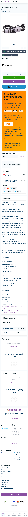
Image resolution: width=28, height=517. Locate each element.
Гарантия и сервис (5, 467)
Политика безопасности (6, 471)
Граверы (14, 4)
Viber (17, 454)
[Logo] (6, 1)
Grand (15, 110)
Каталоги (3, 478)
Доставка (3, 473)
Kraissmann (8, 110)
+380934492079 (4, 428)
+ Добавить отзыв (14, 346)
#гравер (19, 306)
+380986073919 (4, 426)
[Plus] (20, 74)
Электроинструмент (7, 4)
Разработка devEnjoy (14, 505)
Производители (4, 486)
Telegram (18, 452)
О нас (2, 469)
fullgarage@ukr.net (5, 439)
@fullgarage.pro (6, 306)
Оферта (3, 476)
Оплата (2, 475)
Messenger (18, 459)
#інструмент (14, 306)
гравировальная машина (8, 312)
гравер (23, 310)
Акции (2, 489)
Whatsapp (18, 457)
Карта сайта (3, 484)
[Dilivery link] (24, 174)
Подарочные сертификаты (7, 488)
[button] (13, 44)
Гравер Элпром (17, 310)
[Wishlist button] (22, 48)
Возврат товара (4, 482)
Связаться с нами (5, 480)
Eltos (21, 110)
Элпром (10, 9)
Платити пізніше (15, 86)
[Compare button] (25, 48)
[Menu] (1, 1)
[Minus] (8, 74)
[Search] (24, 1)
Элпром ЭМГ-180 (8, 310)
